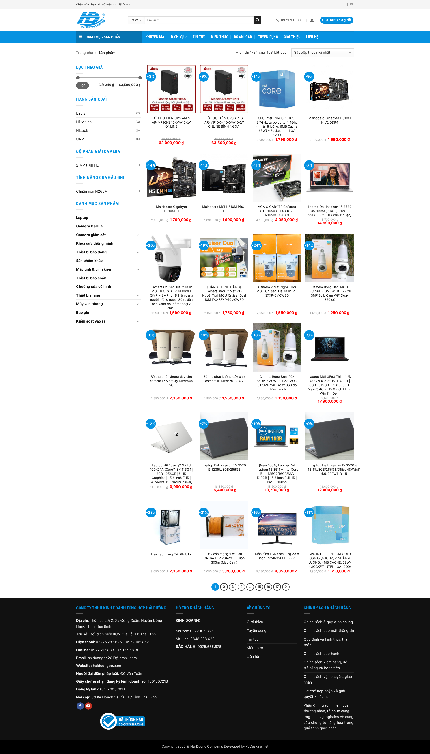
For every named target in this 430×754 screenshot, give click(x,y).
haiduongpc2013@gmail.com (112, 658)
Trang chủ (84, 52)
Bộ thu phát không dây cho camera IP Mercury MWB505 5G (171, 381)
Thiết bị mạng (88, 295)
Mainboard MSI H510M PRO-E (224, 209)
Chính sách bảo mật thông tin (329, 630)
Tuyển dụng (268, 37)
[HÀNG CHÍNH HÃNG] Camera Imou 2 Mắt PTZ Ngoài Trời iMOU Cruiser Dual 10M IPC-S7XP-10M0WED (224, 293)
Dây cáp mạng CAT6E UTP (171, 554)
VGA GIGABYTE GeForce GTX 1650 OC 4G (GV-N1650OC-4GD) (277, 211)
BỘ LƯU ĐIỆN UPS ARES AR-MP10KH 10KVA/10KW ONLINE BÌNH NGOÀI (224, 122)
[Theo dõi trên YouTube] (351, 4)
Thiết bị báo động (91, 252)
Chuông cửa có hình (93, 286)
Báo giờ (82, 312)
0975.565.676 (209, 646)
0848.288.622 (202, 639)
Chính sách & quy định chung (328, 621)
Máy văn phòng (89, 303)
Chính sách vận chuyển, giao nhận (328, 679)
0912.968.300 (130, 650)
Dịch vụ (177, 37)
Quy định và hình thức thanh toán (327, 642)
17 (277, 587)
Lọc (82, 85)
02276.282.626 (109, 642)
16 (268, 587)
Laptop (82, 217)
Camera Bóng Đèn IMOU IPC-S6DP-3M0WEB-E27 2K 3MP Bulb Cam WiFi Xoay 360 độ (329, 293)
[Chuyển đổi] (138, 234)
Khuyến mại (155, 37)
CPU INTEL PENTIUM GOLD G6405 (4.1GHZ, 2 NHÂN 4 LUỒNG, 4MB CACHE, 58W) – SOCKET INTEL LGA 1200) (329, 560)
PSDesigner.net (257, 746)
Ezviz (80, 113)
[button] (312, 20)
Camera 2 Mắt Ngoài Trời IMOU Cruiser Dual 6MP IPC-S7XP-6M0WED (277, 291)
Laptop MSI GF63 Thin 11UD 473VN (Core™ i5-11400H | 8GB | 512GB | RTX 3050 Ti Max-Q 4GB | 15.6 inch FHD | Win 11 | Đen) (330, 385)
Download (243, 37)
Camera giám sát (91, 235)
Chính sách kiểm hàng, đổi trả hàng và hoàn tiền (326, 665)
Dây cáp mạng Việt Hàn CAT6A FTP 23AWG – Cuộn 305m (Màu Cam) (224, 558)
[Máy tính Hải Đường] (98, 20)
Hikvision (84, 122)
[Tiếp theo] (286, 587)
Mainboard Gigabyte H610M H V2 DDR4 (329, 120)
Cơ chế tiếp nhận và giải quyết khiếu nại (324, 694)
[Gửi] (257, 20)
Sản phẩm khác (89, 260)
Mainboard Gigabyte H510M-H (171, 209)
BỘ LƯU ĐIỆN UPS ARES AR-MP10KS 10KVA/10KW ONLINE (171, 122)
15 (259, 587)
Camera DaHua (89, 226)
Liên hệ (312, 37)
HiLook (82, 130)
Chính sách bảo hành (321, 653)
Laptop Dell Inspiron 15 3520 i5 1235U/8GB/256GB (224, 467)
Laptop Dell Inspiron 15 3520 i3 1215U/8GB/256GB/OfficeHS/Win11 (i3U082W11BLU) (334, 469)
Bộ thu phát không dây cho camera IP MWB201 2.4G (224, 379)
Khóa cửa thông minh (94, 243)
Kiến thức (219, 37)
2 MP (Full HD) (88, 165)
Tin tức (199, 37)
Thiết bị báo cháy (91, 278)
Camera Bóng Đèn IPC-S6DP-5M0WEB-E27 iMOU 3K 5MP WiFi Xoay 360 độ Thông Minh (277, 383)
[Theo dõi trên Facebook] (347, 4)
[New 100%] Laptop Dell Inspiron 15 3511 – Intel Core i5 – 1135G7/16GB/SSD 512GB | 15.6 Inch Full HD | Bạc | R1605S (277, 473)
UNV (80, 139)
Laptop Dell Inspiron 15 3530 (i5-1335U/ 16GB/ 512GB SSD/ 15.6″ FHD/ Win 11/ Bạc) (329, 211)
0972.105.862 (137, 642)
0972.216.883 (102, 650)
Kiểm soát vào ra (90, 321)
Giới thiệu (292, 37)
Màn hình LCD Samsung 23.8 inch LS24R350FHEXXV (277, 556)
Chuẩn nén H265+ (91, 191)
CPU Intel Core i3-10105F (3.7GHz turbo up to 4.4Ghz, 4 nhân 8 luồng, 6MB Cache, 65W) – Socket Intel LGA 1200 (277, 126)
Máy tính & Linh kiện (93, 269)
